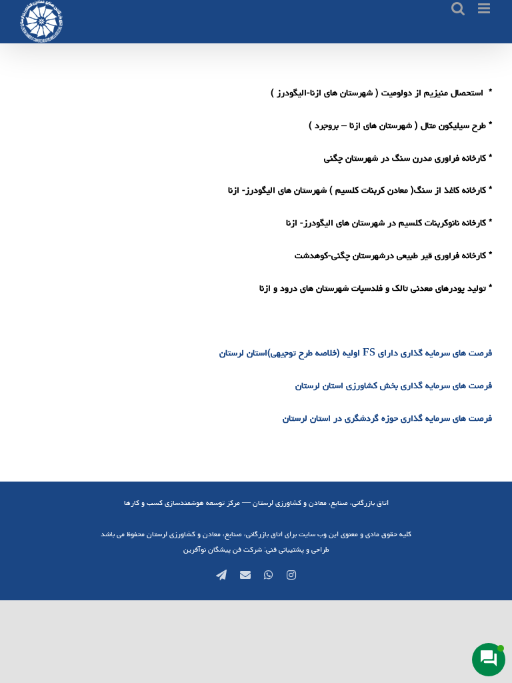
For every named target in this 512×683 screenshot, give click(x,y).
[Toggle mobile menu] (485, 8)
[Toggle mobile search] (458, 8)
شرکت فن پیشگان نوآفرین (222, 549)
